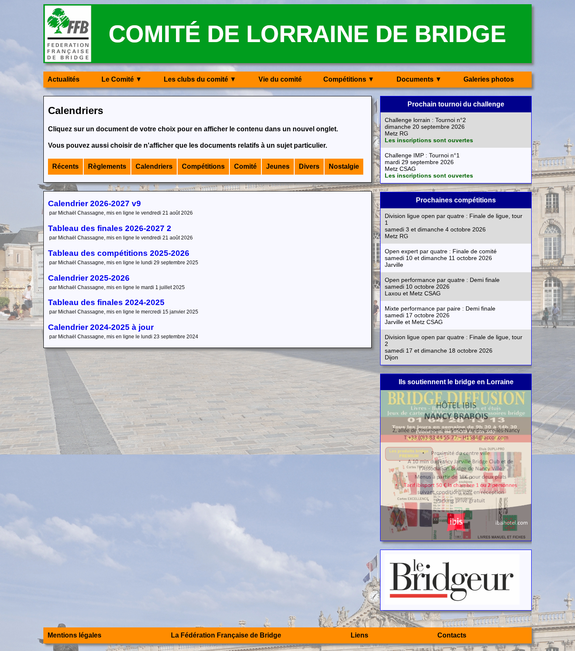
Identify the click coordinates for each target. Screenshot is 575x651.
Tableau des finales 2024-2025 (106, 302)
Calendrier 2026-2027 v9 (94, 203)
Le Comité (117, 79)
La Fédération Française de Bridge (226, 635)
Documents (415, 79)
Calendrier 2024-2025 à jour (101, 327)
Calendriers (154, 166)
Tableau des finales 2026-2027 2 (109, 228)
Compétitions (344, 79)
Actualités (64, 79)
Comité (245, 166)
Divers (309, 166)
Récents (65, 166)
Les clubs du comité (196, 79)
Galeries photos (488, 79)
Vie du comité (280, 79)
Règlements (107, 166)
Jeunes (278, 166)
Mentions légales (74, 635)
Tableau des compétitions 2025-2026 (118, 253)
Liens (359, 635)
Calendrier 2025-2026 (89, 278)
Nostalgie (344, 166)
